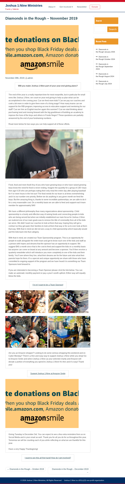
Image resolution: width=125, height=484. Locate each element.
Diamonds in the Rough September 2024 (104, 66)
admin (30, 78)
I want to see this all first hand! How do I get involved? (48, 458)
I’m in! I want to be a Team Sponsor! (48, 285)
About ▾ (51, 7)
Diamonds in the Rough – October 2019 (27, 469)
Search (99, 20)
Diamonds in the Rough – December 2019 (70, 469)
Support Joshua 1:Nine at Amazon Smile (47, 373)
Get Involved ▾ (66, 7)
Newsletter (82, 7)
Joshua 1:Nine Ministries (23, 5)
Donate (95, 7)
